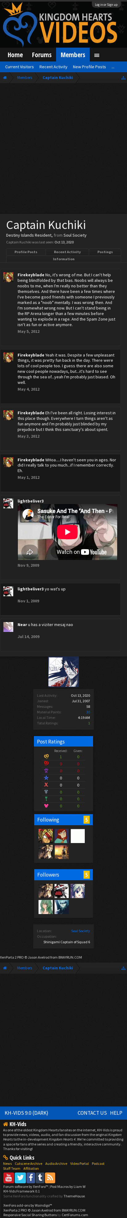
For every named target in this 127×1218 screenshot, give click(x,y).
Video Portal (79, 1163)
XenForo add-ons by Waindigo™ (27, 1205)
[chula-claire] (45, 851)
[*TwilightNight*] (61, 851)
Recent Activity (67, 252)
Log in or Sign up (106, 4)
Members (73, 54)
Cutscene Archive (28, 1163)
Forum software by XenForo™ (26, 1186)
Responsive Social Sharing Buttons (30, 1214)
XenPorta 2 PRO (12, 957)
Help (116, 1113)
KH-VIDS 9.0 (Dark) (26, 1113)
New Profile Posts (89, 66)
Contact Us (92, 1113)
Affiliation (31, 1168)
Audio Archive (56, 1163)
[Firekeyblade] (45, 835)
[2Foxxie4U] (77, 835)
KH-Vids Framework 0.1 (21, 1191)
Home (15, 54)
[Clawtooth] (61, 835)
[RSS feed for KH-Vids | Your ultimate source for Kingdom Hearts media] (50, 1177)
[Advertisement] (63, 150)
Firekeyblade (31, 275)
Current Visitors (19, 66)
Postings (105, 252)
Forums (41, 54)
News (7, 1163)
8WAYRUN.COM (70, 957)
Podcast (98, 1163)
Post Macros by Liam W (67, 1186)
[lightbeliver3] (61, 890)
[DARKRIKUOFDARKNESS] (61, 906)
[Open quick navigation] (123, 78)
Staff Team (11, 1168)
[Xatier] (45, 906)
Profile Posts (25, 252)
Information (64, 259)
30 (88, 712)
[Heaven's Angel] (77, 890)
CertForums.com (75, 1214)
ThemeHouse (74, 1196)
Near (22, 624)
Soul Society (80, 930)
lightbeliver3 (31, 501)
